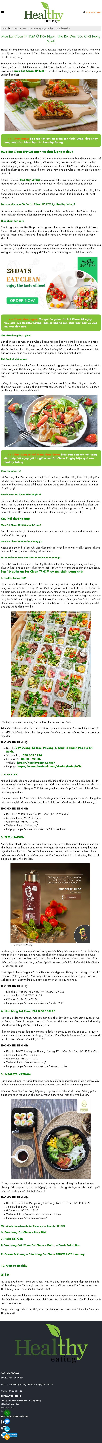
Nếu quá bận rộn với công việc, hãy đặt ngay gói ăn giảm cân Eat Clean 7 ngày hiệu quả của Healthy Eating (50, 458)
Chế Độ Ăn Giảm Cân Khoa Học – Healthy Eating (21, 1400)
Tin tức (4, 1410)
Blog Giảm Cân (7, 1407)
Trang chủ (6, 28)
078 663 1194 (32, 755)
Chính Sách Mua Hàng (10, 1404)
